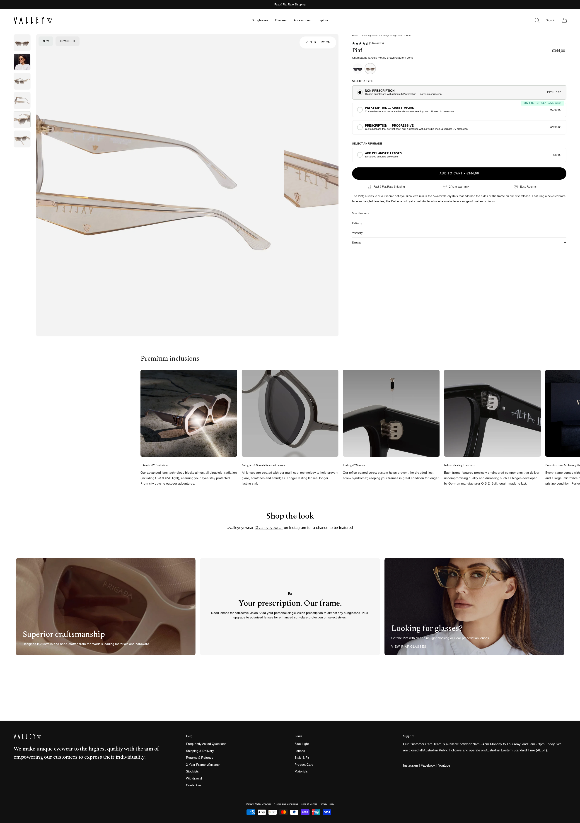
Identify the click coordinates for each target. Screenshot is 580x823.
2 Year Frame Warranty (203, 764)
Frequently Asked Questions (206, 744)
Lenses (300, 751)
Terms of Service (308, 804)
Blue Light (302, 744)
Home (355, 35)
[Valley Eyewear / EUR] (33, 20)
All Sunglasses (369, 35)
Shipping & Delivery (200, 751)
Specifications (360, 213)
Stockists (192, 771)
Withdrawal (194, 778)
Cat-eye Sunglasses (391, 35)
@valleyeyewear (269, 527)
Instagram (410, 765)
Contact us (193, 785)
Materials (301, 771)
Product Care (304, 764)
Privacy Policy (327, 804)
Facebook (428, 765)
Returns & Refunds (199, 758)
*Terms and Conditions (286, 804)
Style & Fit (302, 758)
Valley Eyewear (263, 804)
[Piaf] (22, 42)
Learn (298, 736)
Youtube (444, 765)
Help (189, 736)
